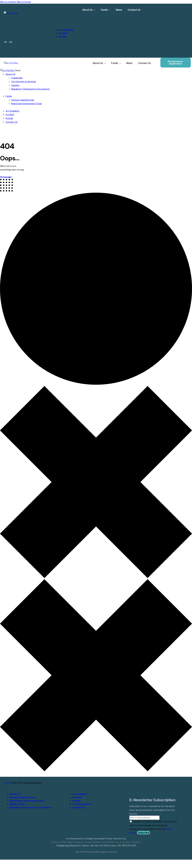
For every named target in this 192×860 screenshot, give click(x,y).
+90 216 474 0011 (126, 845)
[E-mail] (129, 52)
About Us (87, 9)
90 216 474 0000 (100, 845)
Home (7, 782)
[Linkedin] (113, 52)
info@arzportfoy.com (68, 845)
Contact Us (134, 9)
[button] (36, 17)
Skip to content (8, 1)
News (119, 9)
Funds (104, 9)
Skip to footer (24, 1)
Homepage (6, 177)
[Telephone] (121, 52)
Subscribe (143, 832)
